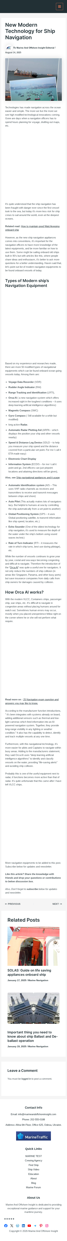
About (33, 1178)
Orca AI (14, 567)
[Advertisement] (33, 165)
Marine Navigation (38, 980)
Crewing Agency (33, 1160)
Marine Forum (33, 1187)
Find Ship (34, 1165)
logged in (26, 1078)
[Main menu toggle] (59, 6)
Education (33, 1174)
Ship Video (33, 1169)
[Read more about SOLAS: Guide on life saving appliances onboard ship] (33, 946)
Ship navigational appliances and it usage (38, 477)
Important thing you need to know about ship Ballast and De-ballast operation (32, 1036)
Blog (33, 1183)
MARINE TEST (33, 1156)
